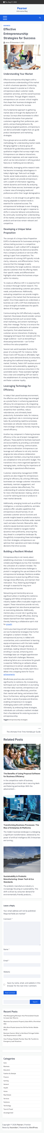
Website (7, 971)
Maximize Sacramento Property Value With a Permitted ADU (22, 1022)
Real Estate (7, 1095)
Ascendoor (14, 1127)
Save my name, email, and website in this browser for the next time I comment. (23, 984)
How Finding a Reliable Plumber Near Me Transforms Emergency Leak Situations (21, 1040)
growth (9, 624)
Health (6, 1088)
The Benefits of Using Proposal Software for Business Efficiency (22, 775)
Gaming (6, 1080)
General (6, 1084)
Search (35, 1002)
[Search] (40, 18)
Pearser (22, 8)
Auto (5, 1063)
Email (6, 960)
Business (7, 25)
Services (6, 1098)
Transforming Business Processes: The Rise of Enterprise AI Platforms (21, 826)
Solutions (7, 1102)
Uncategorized (8, 1112)
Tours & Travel (8, 1109)
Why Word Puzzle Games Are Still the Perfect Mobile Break (21, 1028)
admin (7, 42)
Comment (8, 919)
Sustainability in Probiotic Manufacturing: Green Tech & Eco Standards (19, 879)
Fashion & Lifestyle (10, 1073)
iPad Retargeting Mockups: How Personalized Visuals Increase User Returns (21, 1016)
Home (6, 1091)
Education (7, 1070)
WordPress (33, 1127)
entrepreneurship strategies (18, 719)
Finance (6, 1077)
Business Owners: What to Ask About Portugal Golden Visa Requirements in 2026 (21, 1034)
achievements (9, 674)
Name (7, 949)
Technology (7, 1105)
